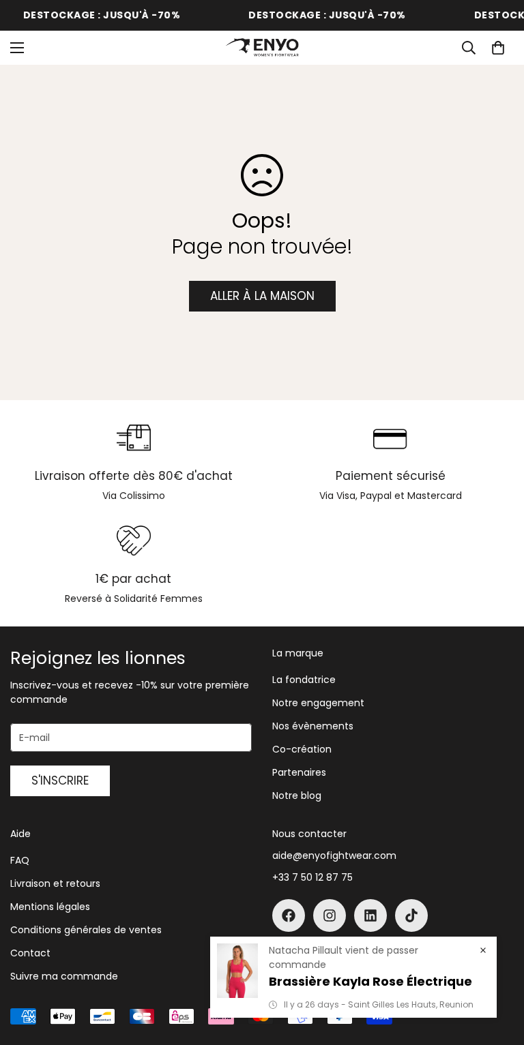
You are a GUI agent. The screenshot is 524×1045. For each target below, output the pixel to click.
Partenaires (299, 772)
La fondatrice (304, 679)
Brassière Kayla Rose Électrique (370, 981)
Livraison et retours (55, 883)
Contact (30, 953)
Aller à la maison (262, 296)
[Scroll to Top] (497, 970)
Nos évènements (312, 726)
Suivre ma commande (64, 976)
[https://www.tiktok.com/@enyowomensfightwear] (411, 915)
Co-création (302, 749)
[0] (498, 47)
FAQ (19, 860)
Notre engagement (318, 703)
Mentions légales (50, 906)
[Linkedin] (370, 915)
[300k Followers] (288, 915)
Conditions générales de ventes (86, 930)
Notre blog (296, 795)
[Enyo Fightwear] (262, 48)
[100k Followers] (329, 915)
